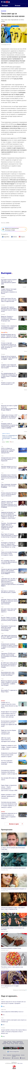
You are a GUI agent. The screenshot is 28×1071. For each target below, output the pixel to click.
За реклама (9, 1055)
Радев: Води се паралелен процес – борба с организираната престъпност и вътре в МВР (9, 788)
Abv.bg (5, 1041)
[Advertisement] (14, 255)
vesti (3, 1024)
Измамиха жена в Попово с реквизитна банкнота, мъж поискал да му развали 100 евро (9, 477)
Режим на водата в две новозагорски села (8, 383)
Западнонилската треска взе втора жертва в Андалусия (8, 459)
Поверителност (7, 1058)
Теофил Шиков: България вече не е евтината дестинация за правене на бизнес (9, 291)
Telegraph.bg (21, 1043)
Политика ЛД (16, 1058)
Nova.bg (16, 1043)
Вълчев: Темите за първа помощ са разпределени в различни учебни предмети (9, 619)
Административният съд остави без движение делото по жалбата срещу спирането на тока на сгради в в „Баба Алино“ (8, 515)
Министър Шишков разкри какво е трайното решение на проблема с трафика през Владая (9, 683)
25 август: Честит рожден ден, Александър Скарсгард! (13, 848)
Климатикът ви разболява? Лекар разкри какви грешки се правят (9, 754)
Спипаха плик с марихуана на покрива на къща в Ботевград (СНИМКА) (9, 327)
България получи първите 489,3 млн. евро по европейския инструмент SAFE (9, 282)
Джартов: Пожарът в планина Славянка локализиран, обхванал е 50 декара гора (8, 318)
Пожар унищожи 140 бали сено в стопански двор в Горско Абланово (8, 494)
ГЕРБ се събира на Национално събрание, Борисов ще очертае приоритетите (8, 450)
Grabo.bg (21, 1042)
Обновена (3, 700)
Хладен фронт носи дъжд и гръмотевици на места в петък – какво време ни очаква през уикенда (9, 714)
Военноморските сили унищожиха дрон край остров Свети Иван (7, 674)
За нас (4, 1055)
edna (3, 1014)
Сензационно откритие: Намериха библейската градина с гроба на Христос (9, 772)
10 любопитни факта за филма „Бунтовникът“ (13, 868)
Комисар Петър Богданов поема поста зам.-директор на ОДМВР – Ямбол (9, 358)
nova (3, 1006)
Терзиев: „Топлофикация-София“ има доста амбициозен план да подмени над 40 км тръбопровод (8, 526)
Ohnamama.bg (16, 1042)
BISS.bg (10, 1042)
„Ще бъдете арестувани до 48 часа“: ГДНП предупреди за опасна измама (9, 637)
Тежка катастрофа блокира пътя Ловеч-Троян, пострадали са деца (9, 553)
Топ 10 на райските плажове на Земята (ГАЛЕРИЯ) (7, 762)
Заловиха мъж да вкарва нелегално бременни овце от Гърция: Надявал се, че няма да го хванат (9, 804)
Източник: (3, 222)
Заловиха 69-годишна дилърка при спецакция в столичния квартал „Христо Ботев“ (9, 309)
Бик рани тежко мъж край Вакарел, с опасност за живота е (8, 610)
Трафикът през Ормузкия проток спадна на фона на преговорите (9, 366)
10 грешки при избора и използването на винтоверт (12, 928)
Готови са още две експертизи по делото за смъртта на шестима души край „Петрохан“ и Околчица (8, 345)
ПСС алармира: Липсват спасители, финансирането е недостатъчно (9, 562)
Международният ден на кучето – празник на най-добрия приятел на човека (9, 336)
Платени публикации (16, 1055)
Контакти (22, 1055)
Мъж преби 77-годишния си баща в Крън (9, 691)
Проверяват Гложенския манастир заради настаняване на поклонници (8, 628)
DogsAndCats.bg (19, 1041)
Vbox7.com (9, 1041)
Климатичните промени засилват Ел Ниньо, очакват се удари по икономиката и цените (9, 646)
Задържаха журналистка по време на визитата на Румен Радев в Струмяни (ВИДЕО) (9, 816)
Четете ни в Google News (14, 1051)
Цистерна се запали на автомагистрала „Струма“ (8, 591)
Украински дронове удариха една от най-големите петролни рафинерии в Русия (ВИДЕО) (9, 571)
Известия (23, 1058)
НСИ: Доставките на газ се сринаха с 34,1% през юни (9, 467)
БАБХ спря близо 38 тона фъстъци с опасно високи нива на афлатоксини (8, 300)
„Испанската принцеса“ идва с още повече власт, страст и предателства (13, 908)
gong (3, 1036)
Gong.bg (13, 1041)
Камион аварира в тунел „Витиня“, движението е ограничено (8, 796)
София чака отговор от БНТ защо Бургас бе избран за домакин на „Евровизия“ (9, 416)
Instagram (23, 236)
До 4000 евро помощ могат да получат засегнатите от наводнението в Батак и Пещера (9, 665)
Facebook (15, 236)
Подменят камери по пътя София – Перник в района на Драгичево (9, 747)
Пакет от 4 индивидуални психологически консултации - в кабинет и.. (9, 439)
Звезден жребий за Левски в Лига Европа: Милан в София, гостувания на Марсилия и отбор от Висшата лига (14, 1031)
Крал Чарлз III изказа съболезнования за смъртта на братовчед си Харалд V (9, 535)
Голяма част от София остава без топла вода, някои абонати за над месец (9, 705)
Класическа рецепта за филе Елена (11, 948)
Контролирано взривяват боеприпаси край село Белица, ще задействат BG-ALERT (9, 723)
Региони (17, 5)
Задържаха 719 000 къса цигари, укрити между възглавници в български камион (9, 655)
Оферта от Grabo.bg (4, 433)
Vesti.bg (12, 1043)
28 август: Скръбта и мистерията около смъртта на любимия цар (13, 1020)
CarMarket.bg (5, 1042)
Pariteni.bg (4, 1043)
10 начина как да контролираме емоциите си (13, 889)
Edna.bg (8, 1043)
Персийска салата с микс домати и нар (12, 967)
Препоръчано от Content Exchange (19, 990)
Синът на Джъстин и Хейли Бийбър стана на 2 (12, 1011)
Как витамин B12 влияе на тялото (9, 778)
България (6, 273)
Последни (5, 5)
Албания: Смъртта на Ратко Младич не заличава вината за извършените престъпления (9, 602)
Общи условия (19, 1063)
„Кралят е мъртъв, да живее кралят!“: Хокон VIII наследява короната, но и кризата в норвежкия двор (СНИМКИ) (9, 504)
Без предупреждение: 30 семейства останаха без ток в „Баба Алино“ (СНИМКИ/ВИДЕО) (9, 375)
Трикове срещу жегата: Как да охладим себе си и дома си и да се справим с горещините (13, 1002)
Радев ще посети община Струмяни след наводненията (8, 732)
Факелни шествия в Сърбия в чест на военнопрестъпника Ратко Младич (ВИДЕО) (9, 408)
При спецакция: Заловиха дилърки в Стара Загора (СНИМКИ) (8, 486)
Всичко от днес (14, 824)
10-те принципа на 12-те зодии (9, 986)
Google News (6, 236)
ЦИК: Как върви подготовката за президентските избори (8, 739)
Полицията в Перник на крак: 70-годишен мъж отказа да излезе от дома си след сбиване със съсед (9, 545)
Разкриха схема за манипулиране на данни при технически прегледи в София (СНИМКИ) (9, 426)
